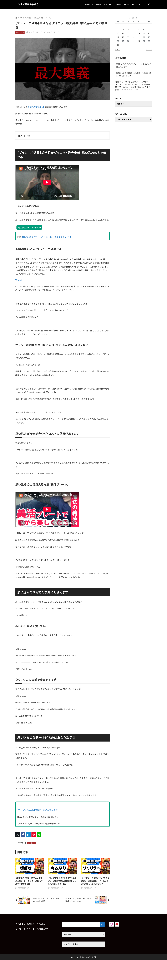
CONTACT (42, 929)
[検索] (102, 924)
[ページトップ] (162, 955)
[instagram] (111, 924)
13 (133, 33)
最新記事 (28, 18)
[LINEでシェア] (39, 834)
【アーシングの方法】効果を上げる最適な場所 (37, 810)
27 (133, 41)
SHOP (18, 929)
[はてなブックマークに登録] (28, 834)
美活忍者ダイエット (36, 106)
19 (128, 37)
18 (123, 37)
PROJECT (41, 923)
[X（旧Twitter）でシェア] (17, 834)
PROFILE (20, 923)
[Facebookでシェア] (23, 834)
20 (133, 37)
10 (118, 33)
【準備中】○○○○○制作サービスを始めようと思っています (133, 65)
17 (118, 37)
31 (118, 45)
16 (149, 33)
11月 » (149, 49)
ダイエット (49, 18)
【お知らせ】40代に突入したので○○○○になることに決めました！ (133, 74)
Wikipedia (18, 280)
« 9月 (117, 49)
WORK (30, 923)
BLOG (27, 929)
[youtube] (117, 924)
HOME (20, 18)
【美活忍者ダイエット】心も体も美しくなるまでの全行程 (46, 236)
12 (128, 33)
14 (139, 33)
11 (123, 33)
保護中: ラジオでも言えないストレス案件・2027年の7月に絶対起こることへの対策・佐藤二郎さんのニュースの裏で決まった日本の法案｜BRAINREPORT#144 (132, 85)
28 (139, 41)
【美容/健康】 (38, 18)
